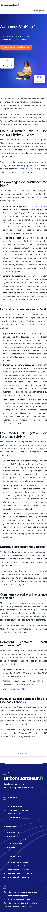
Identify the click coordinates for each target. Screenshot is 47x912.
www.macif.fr (18, 689)
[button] (41, 4)
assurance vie (39, 206)
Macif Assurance (28, 169)
